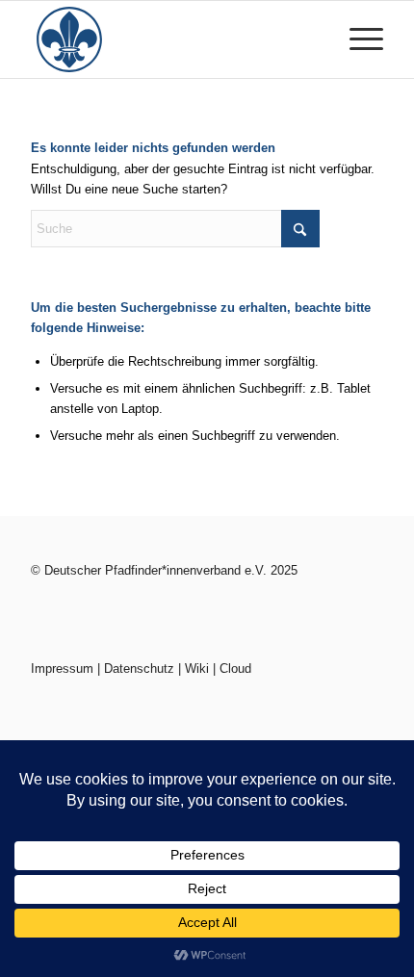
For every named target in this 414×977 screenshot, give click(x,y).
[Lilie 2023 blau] (171, 39)
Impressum (62, 668)
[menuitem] (356, 39)
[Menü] (356, 39)
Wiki (197, 668)
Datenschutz (139, 668)
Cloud (235, 668)
